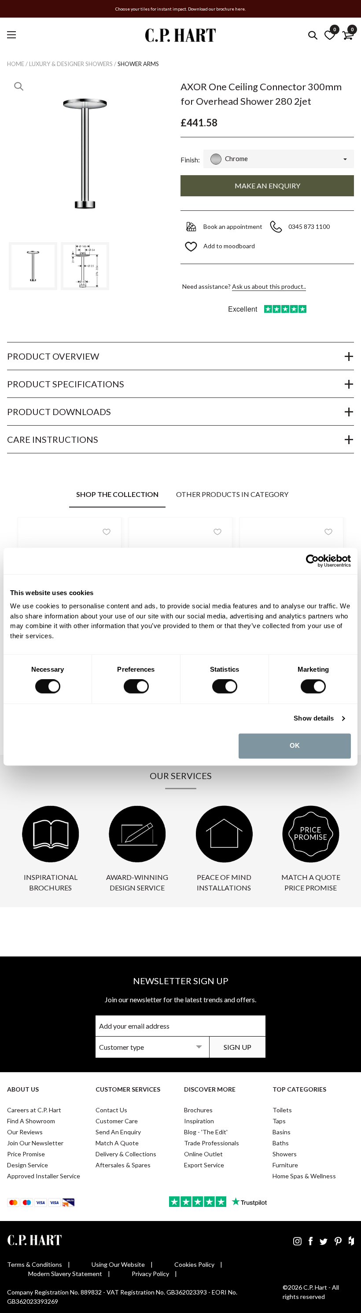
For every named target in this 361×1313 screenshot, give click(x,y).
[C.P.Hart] (180, 37)
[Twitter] (324, 1241)
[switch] (136, 687)
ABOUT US (23, 1089)
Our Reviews (25, 1132)
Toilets (282, 1110)
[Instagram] (297, 1241)
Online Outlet (203, 1154)
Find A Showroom (31, 1121)
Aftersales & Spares (123, 1165)
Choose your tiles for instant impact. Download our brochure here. (180, 8)
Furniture (285, 1165)
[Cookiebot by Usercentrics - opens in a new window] (312, 560)
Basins (282, 1132)
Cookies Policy (194, 1264)
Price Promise (26, 1154)
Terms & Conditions (34, 1264)
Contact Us (111, 1110)
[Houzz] (351, 1241)
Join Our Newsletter (35, 1143)
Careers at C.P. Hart (34, 1110)
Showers (285, 1154)
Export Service (204, 1165)
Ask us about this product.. (269, 286)
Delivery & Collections (126, 1154)
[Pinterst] (338, 1241)
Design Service (27, 1165)
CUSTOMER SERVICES (128, 1089)
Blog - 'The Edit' (206, 1132)
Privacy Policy (150, 1273)
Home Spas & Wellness (304, 1176)
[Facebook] (311, 1241)
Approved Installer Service (43, 1176)
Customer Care (117, 1121)
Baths (281, 1143)
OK (295, 746)
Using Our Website (118, 1264)
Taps (279, 1121)
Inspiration (199, 1121)
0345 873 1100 (309, 226)
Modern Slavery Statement (65, 1273)
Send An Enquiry (118, 1132)
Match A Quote (117, 1143)
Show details (314, 718)
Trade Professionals (211, 1143)
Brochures (198, 1110)
